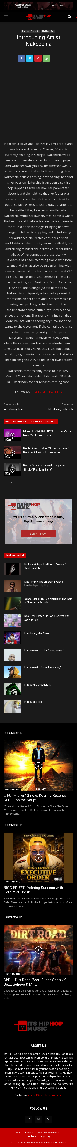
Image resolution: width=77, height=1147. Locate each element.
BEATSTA (38, 392)
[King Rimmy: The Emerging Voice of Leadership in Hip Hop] (12, 586)
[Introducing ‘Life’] (12, 706)
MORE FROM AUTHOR (43, 421)
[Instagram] (38, 1119)
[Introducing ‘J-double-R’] (12, 689)
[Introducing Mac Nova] (12, 637)
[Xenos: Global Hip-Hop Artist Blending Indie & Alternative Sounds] (12, 603)
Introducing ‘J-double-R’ (37, 684)
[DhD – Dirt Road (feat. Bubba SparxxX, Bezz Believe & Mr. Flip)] (38, 950)
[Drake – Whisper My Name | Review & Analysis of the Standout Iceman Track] (12, 569)
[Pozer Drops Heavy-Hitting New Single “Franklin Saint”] (12, 469)
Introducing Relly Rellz (60, 409)
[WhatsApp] (46, 58)
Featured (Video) (12, 974)
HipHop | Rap (48, 31)
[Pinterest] (38, 58)
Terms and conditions (48, 1132)
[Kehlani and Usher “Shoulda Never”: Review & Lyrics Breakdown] (12, 452)
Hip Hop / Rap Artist (30, 31)
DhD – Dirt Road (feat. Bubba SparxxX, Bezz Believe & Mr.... (35, 982)
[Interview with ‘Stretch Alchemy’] (12, 672)
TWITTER (55, 392)
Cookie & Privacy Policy (38, 1136)
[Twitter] (29, 58)
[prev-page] (6, 483)
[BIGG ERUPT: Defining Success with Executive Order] (38, 858)
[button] (6, 17)
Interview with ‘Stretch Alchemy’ (42, 667)
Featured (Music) (9, 439)
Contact (29, 1132)
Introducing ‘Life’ (33, 701)
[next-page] (11, 483)
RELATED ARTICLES (16, 421)
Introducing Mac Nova (36, 633)
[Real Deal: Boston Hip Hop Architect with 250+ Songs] (12, 620)
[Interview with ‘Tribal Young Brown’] (12, 655)
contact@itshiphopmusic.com (45, 1095)
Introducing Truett (14, 409)
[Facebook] (21, 58)
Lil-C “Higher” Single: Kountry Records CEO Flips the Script (35, 797)
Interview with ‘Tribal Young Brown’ (44, 650)
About (19, 1132)
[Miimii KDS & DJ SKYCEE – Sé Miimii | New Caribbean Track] (12, 435)
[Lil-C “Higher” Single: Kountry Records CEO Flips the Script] (38, 765)
